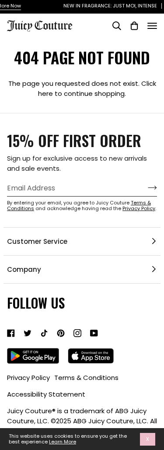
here (45, 93)
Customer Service (37, 241)
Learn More (62, 442)
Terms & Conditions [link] (86, 377)
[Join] (145, 188)
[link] (11, 333)
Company (24, 269)
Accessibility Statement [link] (46, 394)
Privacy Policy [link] (28, 377)
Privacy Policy (138, 208)
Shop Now (147, 5)
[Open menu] (152, 26)
